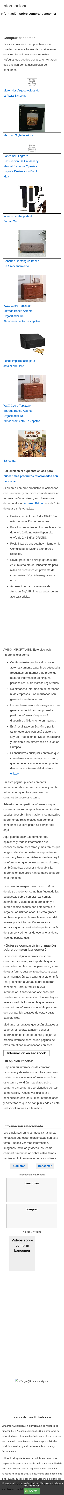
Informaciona (15, 5)
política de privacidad (47, 1463)
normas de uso (20, 1473)
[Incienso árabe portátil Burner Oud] (32, 199)
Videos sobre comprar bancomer (22, 1245)
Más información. (32, 1486)
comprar (32, 1209)
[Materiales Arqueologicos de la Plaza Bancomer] (32, 83)
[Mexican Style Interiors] (32, 118)
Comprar (19, 1166)
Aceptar (33, 1491)
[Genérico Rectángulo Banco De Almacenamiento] (32, 244)
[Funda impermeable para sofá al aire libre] (32, 344)
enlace (14, 773)
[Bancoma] (32, 444)
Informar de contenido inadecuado (32, 1417)
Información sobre (28, 13)
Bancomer (45, 1166)
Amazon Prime (33, 503)
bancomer (31, 1183)
